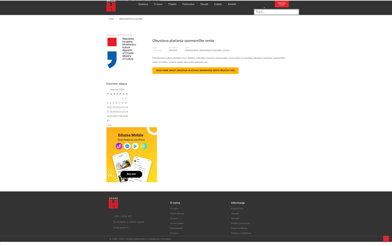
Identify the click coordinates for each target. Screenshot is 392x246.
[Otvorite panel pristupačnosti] (0, 243)
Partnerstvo (188, 4)
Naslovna (143, 4)
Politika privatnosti (240, 223)
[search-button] (264, 2)
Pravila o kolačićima (241, 233)
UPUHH (226, 50)
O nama (158, 4)
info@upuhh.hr (120, 227)
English (218, 4)
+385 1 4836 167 (122, 216)
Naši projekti (176, 228)
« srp (108, 125)
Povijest (174, 233)
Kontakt (232, 4)
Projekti (172, 4)
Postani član (237, 208)
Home (111, 19)
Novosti (204, 4)
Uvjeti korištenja (239, 228)
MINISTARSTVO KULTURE (210, 50)
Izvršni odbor (176, 223)
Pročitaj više (195, 70)
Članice (174, 218)
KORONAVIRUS (191, 50)
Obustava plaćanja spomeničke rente (183, 40)
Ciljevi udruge (177, 213)
